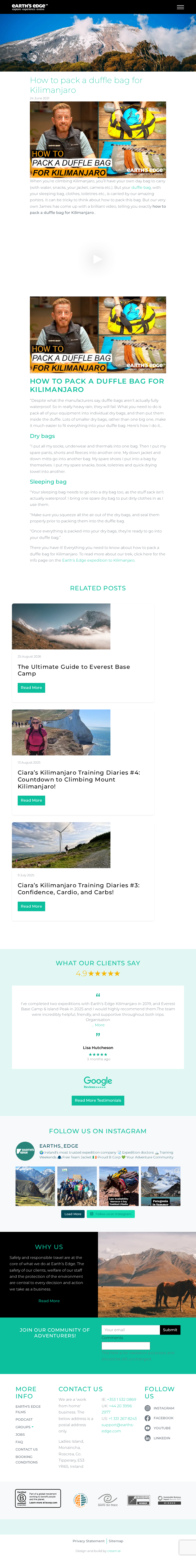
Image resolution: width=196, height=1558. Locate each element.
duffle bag (141, 187)
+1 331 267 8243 (123, 1418)
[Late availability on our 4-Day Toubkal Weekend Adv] (119, 1186)
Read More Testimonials (98, 1100)
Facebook (164, 1418)
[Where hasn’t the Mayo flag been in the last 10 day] (77, 1186)
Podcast (24, 1419)
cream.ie (114, 1551)
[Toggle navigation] (180, 7)
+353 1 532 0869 (121, 1399)
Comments (112, 1337)
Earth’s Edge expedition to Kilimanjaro (98, 560)
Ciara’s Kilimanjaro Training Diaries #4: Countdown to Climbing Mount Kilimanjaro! (79, 779)
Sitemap (116, 1541)
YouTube (162, 1428)
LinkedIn (162, 1438)
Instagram (164, 1408)
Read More (31, 687)
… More (98, 1025)
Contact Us (27, 1449)
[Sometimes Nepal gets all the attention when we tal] (35, 1186)
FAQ (19, 1442)
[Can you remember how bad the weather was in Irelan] (160, 1186)
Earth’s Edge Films (28, 1409)
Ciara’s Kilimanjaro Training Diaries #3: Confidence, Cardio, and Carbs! (79, 889)
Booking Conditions (27, 1459)
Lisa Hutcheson (98, 1047)
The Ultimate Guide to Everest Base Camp (74, 670)
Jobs (20, 1434)
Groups (23, 1427)
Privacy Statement (89, 1541)
